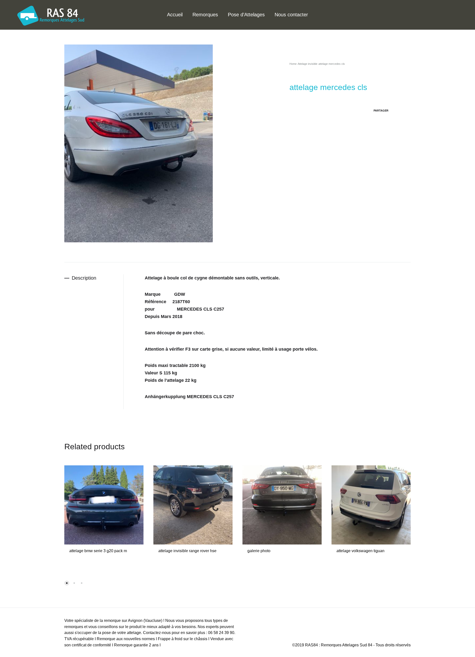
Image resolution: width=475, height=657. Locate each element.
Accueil (175, 14)
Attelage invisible (307, 63)
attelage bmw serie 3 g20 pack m (98, 551)
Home (293, 63)
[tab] (93, 278)
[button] (66, 583)
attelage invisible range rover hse (187, 551)
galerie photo (258, 551)
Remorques (205, 14)
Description (84, 278)
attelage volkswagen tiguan (360, 551)
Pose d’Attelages (246, 14)
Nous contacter (291, 14)
